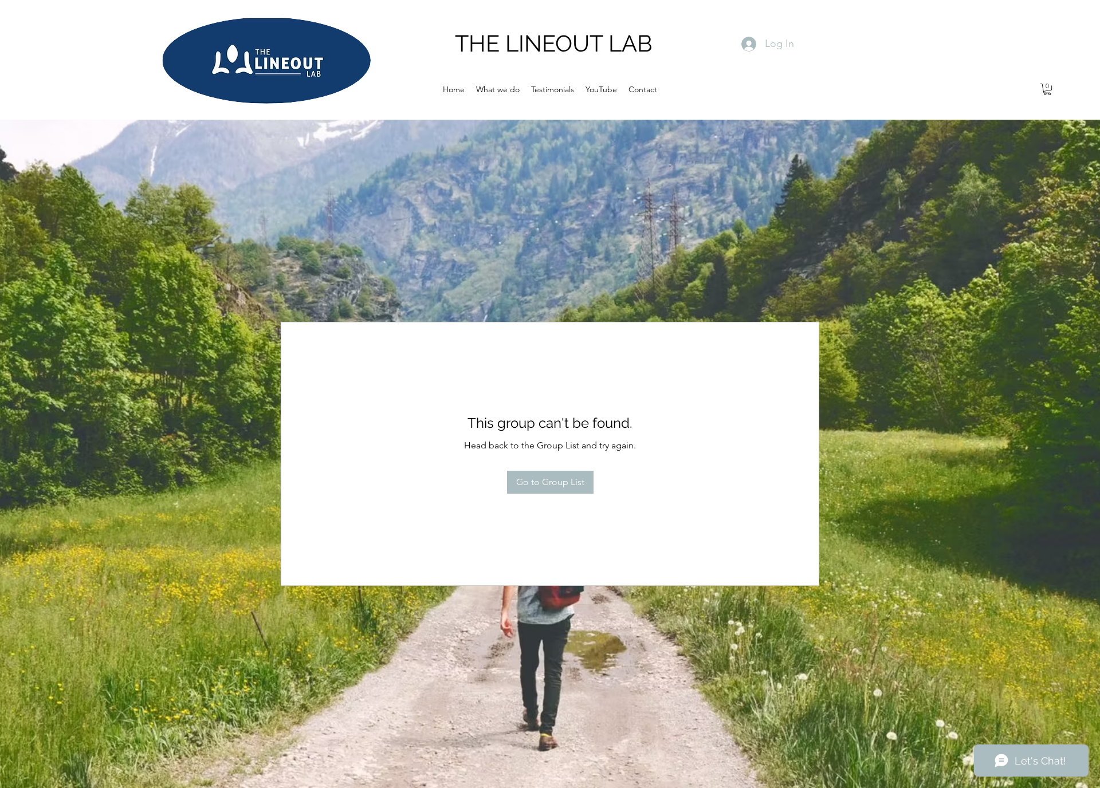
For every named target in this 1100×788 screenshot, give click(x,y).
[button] (1047, 89)
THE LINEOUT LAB (554, 43)
